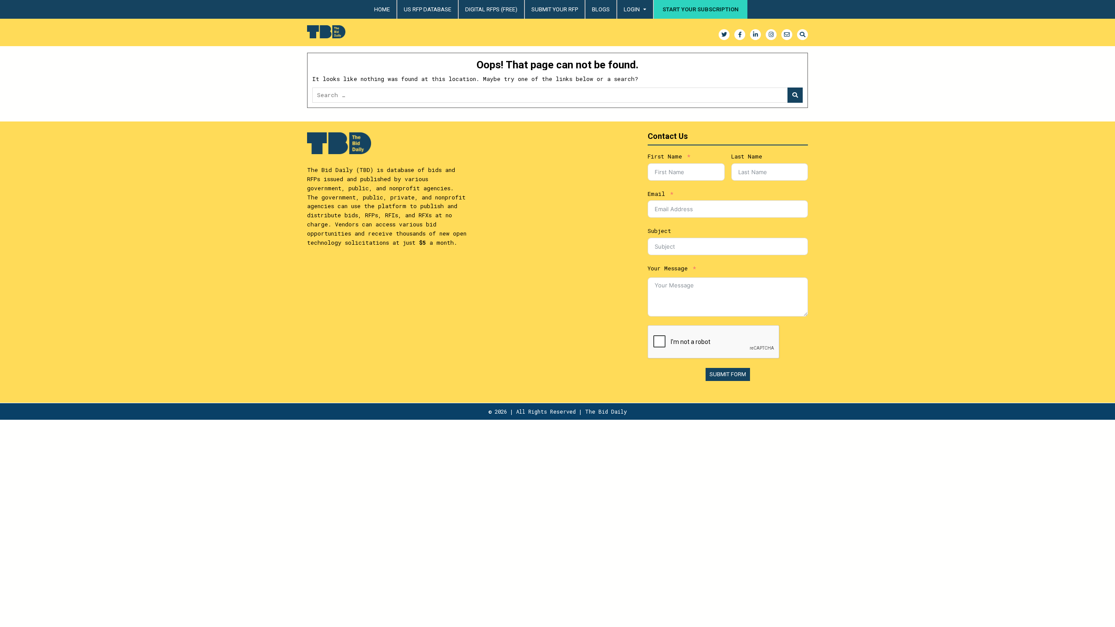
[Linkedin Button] (755, 34)
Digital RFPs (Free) (491, 9)
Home (382, 9)
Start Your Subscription (700, 9)
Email (656, 194)
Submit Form (728, 374)
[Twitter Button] (724, 34)
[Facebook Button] (739, 34)
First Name (665, 156)
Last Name (746, 156)
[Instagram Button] (771, 34)
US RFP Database (427, 9)
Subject (659, 231)
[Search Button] (802, 34)
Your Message (668, 268)
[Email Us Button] (786, 34)
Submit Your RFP (554, 9)
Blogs (601, 9)
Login (632, 9)
